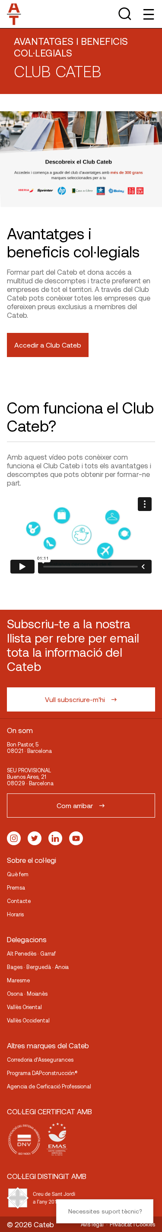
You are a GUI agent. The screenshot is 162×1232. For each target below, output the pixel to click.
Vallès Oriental (24, 1007)
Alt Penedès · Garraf (31, 953)
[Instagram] (14, 838)
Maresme (18, 980)
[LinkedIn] (55, 838)
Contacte (19, 901)
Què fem (18, 874)
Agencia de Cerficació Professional (49, 1086)
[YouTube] (76, 838)
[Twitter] (34, 838)
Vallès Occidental (28, 1020)
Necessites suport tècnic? (105, 1211)
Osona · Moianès (27, 994)
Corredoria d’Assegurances (40, 1059)
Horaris (15, 914)
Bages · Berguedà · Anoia (38, 967)
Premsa (16, 887)
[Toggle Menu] (148, 14)
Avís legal (92, 1224)
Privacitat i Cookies (132, 1224)
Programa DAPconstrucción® (42, 1073)
